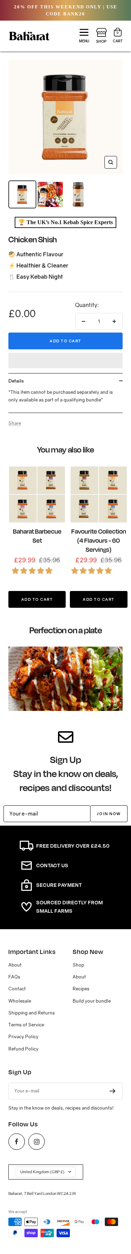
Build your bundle (92, 1001)
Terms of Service (26, 1024)
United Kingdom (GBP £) (42, 1171)
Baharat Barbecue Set (37, 536)
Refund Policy (23, 1049)
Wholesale (19, 1001)
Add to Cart (37, 599)
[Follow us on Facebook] (16, 1141)
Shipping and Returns (31, 1013)
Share (14, 423)
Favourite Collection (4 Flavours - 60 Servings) (98, 540)
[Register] (113, 1091)
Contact (17, 988)
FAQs (14, 976)
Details (16, 381)
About (15, 965)
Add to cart (65, 341)
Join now (109, 813)
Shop (78, 965)
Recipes (81, 988)
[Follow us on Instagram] (36, 1141)
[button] (65, 360)
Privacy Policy (23, 1036)
